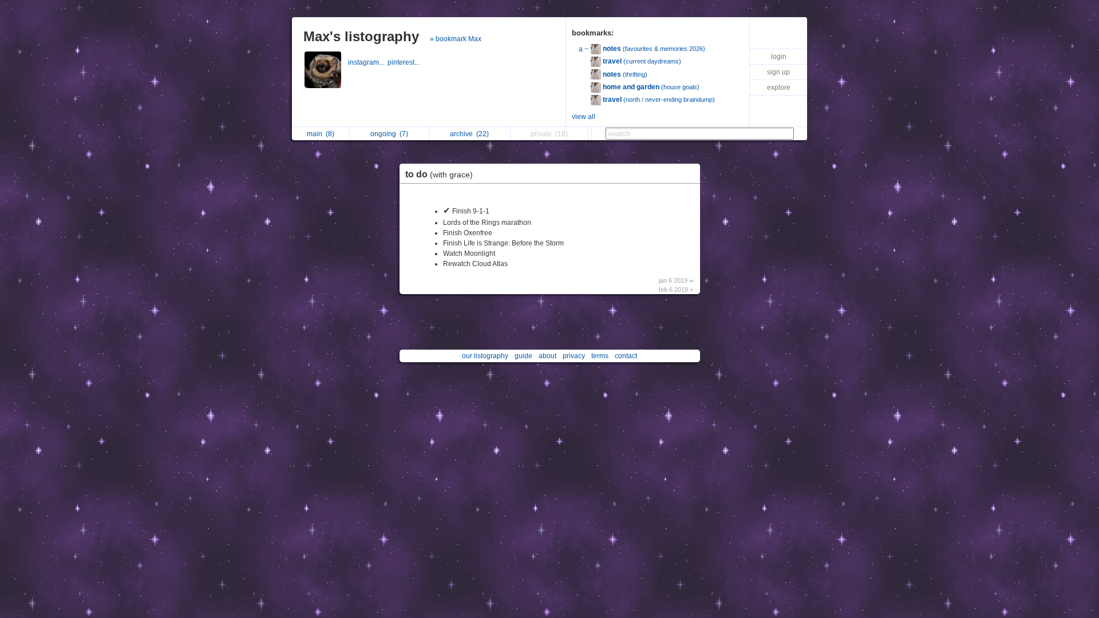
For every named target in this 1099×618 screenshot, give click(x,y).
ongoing (389, 134)
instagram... (368, 62)
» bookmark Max (455, 39)
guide (523, 356)
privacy (574, 356)
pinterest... (404, 62)
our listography (485, 356)
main (320, 134)
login (778, 57)
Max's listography (361, 36)
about (547, 356)
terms (599, 356)
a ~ (583, 49)
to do (439, 174)
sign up (778, 72)
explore (778, 88)
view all (583, 117)
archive (469, 134)
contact (626, 356)
